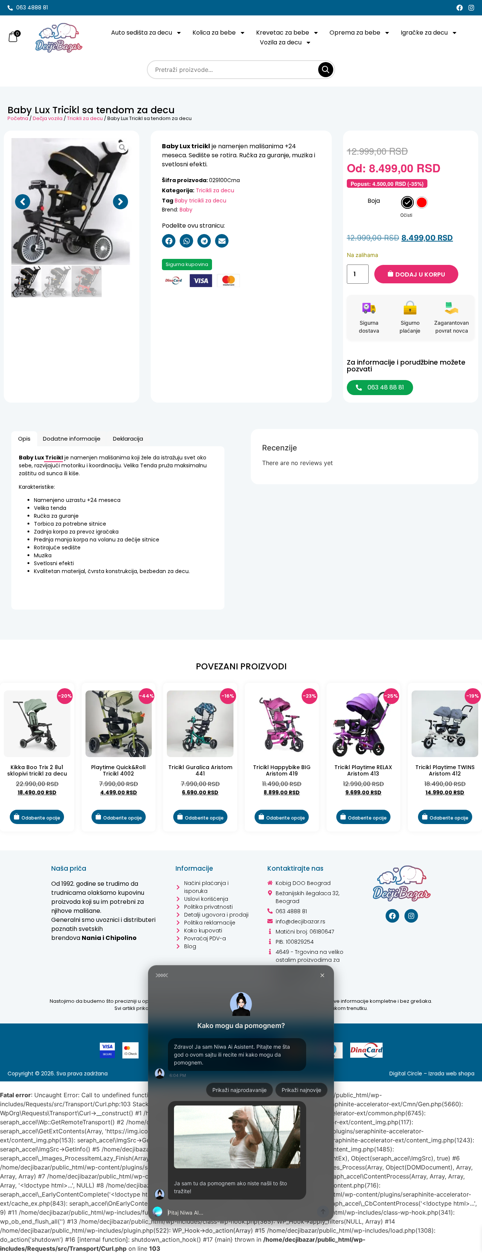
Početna (18, 118)
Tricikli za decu (85, 118)
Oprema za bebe (354, 32)
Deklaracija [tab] (128, 439)
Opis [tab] (24, 439)
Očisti (406, 215)
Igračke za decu (424, 32)
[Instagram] (471, 8)
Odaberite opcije (40, 818)
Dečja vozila (48, 118)
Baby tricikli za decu (200, 200)
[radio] (407, 202)
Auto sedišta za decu (141, 32)
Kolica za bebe (214, 32)
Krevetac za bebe (282, 32)
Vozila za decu (281, 42)
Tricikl (53, 457)
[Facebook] (459, 8)
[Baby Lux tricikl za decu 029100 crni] (71, 202)
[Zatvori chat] (322, 975)
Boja (374, 201)
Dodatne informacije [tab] (72, 439)
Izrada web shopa (451, 1073)
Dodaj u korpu (420, 274)
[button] (22, 201)
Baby (186, 209)
